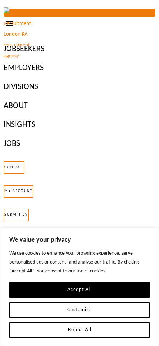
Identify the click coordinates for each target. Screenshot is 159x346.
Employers (24, 68)
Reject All (79, 330)
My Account (18, 191)
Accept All (79, 290)
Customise (79, 310)
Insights (19, 125)
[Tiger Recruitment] (24, 34)
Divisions (21, 87)
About (16, 106)
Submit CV (16, 215)
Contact (14, 167)
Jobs (12, 144)
